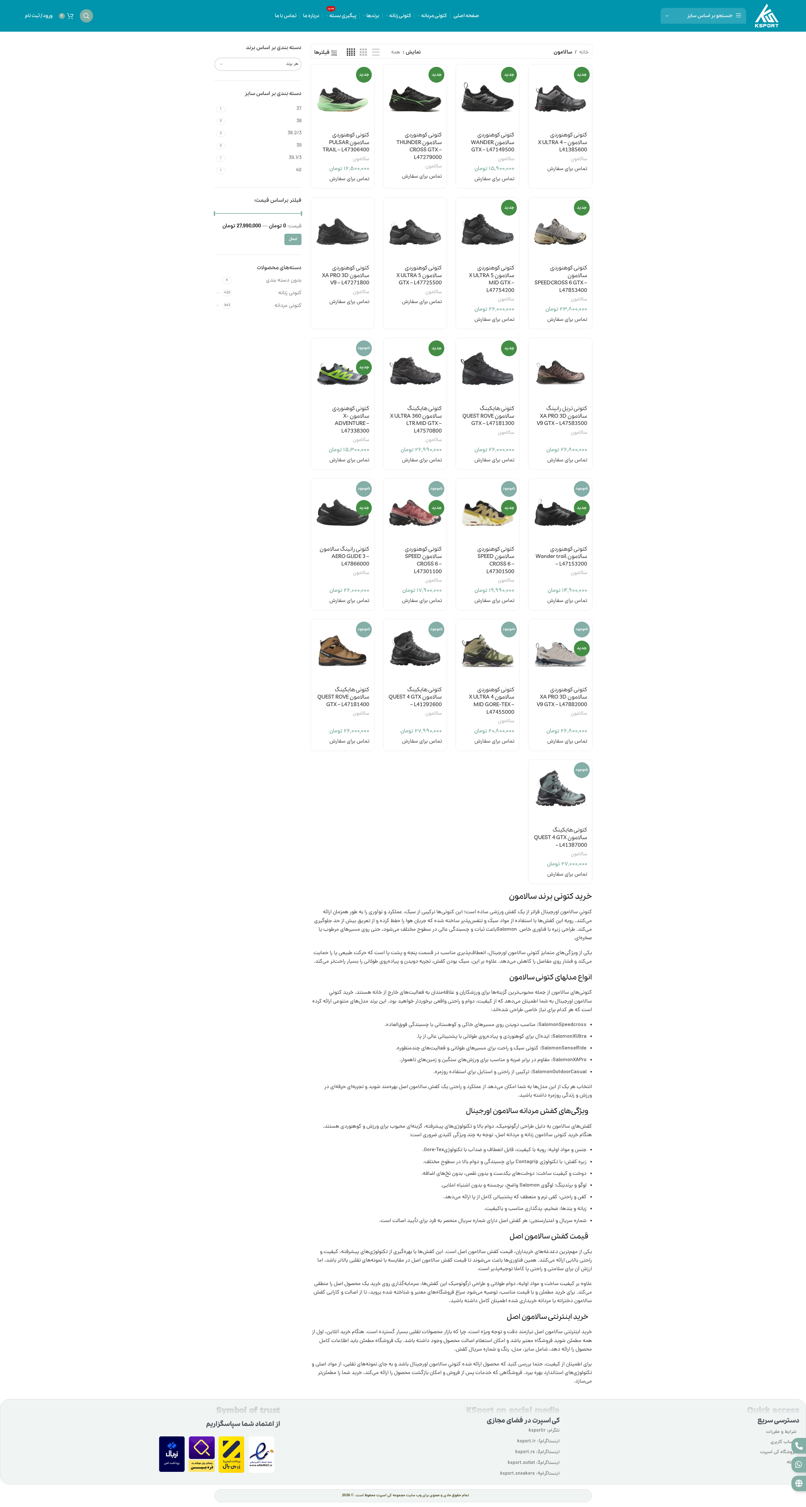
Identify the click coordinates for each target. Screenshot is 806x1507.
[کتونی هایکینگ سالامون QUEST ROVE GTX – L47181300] (487, 369)
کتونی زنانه (289, 293)
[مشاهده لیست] (375, 52)
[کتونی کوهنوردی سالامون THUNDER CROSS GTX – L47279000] (415, 96)
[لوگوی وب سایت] (766, 16)
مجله (791, 1462)
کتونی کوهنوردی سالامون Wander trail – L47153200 (561, 556)
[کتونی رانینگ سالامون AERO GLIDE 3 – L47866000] (342, 510)
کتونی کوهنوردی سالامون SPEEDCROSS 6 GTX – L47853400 (561, 279)
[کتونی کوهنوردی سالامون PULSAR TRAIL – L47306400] (342, 96)
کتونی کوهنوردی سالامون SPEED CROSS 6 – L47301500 (495, 560)
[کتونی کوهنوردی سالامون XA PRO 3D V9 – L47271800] (342, 229)
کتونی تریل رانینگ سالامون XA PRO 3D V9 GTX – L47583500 (562, 416)
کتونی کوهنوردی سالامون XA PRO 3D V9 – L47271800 (345, 275)
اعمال (293, 239)
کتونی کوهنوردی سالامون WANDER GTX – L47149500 (492, 142)
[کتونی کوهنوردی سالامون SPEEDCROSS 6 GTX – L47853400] (560, 229)
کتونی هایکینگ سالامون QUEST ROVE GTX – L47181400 (343, 697)
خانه (584, 52)
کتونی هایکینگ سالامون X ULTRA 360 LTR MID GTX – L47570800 (416, 420)
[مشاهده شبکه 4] (351, 52)
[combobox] (258, 64)
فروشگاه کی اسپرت (778, 1452)
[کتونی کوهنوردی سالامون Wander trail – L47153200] (560, 510)
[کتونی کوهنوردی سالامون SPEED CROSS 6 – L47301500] (487, 510)
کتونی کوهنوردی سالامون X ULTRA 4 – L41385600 (562, 142)
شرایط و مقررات (781, 1432)
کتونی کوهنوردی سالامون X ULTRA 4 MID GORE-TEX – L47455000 (491, 701)
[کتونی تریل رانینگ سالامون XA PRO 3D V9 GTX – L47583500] (560, 369)
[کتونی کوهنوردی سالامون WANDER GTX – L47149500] (487, 96)
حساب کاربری (783, 1442)
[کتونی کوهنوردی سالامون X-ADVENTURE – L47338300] (342, 369)
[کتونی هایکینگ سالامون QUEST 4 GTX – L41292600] (415, 650)
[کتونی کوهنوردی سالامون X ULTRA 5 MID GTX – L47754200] (487, 229)
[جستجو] (86, 15)
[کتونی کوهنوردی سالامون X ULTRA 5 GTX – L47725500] (415, 229)
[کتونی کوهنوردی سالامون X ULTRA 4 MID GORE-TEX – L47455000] (487, 650)
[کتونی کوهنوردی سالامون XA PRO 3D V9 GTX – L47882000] (560, 650)
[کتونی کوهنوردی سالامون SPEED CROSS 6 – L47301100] (415, 510)
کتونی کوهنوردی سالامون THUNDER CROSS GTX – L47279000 (419, 146)
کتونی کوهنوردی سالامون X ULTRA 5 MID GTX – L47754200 (491, 279)
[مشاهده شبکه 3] (363, 52)
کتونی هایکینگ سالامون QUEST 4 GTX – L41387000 (560, 837)
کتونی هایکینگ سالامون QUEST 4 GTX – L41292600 (415, 697)
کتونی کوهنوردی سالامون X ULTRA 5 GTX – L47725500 (419, 275)
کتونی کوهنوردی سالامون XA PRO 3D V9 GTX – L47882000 (562, 697)
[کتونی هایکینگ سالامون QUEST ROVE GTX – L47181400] (342, 650)
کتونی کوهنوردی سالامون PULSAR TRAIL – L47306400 (346, 142)
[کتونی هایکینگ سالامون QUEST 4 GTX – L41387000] (560, 791)
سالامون (579, 159)
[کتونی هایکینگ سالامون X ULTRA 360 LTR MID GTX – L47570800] (415, 369)
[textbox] (258, 64)
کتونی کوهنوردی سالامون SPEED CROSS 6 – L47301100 (423, 560)
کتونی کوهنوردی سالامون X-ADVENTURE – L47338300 (350, 420)
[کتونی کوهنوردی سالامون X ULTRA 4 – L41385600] (560, 96)
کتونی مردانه (288, 306)
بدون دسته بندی (283, 280)
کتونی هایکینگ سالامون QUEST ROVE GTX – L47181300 (488, 416)
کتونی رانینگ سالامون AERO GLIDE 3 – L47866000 (344, 556)
